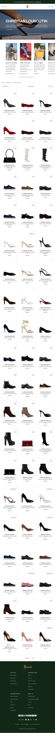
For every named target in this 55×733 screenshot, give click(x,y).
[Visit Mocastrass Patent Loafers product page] (27, 598)
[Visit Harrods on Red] (33, 719)
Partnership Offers (14, 699)
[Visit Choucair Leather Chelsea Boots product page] (9, 372)
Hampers (30, 686)
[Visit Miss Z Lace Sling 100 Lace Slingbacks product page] (45, 231)
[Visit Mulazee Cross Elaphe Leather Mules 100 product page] (9, 486)
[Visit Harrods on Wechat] (36, 719)
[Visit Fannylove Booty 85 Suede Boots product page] (9, 401)
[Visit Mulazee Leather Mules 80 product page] (27, 260)
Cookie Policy (13, 710)
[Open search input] (5, 6)
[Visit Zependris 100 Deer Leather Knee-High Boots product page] (27, 145)
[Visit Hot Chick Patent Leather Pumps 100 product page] (9, 625)
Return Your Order (32, 683)
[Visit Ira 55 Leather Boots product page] (27, 458)
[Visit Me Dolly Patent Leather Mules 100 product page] (9, 231)
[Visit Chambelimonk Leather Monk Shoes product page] (27, 372)
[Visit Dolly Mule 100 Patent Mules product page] (45, 91)
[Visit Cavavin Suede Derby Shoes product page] (45, 203)
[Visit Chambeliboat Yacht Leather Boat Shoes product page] (27, 174)
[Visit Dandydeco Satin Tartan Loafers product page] (9, 345)
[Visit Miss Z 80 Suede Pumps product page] (27, 515)
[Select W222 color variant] (11, 645)
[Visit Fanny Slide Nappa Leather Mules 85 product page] (27, 231)
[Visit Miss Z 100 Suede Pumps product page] (9, 317)
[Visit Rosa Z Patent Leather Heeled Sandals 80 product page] (45, 260)
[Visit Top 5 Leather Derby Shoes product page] (27, 543)
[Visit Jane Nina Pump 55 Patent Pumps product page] (45, 317)
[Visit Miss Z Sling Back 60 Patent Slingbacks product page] (45, 288)
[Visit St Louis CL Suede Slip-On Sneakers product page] (45, 372)
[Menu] (2, 6)
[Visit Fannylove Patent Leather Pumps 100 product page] (27, 486)
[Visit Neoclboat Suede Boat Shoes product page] (45, 543)
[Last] (40, 658)
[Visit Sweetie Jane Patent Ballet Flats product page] (9, 260)
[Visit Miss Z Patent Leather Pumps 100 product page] (45, 515)
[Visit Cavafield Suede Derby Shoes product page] (27, 345)
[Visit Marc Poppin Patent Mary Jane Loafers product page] (27, 203)
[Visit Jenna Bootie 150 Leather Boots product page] (9, 429)
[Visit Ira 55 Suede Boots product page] (9, 598)
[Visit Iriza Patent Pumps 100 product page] (27, 625)
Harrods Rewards (14, 696)
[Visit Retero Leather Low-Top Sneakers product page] (9, 174)
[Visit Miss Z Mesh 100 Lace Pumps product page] (9, 91)
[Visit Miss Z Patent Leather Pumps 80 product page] (9, 515)
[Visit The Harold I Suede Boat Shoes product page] (9, 543)
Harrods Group (31, 696)
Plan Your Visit (13, 675)
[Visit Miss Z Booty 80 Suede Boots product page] (27, 401)
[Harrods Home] (27, 6)
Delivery (29, 675)
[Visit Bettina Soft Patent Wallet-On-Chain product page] (27, 429)
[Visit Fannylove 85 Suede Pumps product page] (9, 118)
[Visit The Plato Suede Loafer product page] (27, 571)
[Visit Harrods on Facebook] (26, 719)
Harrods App (30, 689)
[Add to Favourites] (16, 91)
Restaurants (13, 680)
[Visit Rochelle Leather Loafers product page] (45, 598)
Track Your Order (31, 680)
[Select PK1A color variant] (9, 645)
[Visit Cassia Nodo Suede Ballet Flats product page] (27, 91)
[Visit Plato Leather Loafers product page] (45, 571)
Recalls (11, 707)
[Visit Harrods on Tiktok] (31, 719)
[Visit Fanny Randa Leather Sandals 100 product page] (27, 317)
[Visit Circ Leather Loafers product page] (45, 174)
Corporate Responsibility (33, 699)
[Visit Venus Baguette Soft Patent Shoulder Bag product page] (9, 145)
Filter (50, 86)
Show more (9, 29)
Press (29, 704)
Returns (29, 678)
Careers (30, 702)
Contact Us (12, 704)
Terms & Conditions (25, 724)
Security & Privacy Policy (35, 724)
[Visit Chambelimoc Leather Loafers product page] (45, 345)
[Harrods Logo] (27, 667)
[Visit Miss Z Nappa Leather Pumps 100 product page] (45, 486)
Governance (30, 707)
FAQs (11, 702)
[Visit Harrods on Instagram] (28, 719)
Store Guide (12, 678)
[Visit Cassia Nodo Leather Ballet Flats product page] (45, 118)
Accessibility (17, 724)
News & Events (13, 683)
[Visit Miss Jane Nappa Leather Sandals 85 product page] (27, 288)
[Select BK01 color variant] (7, 645)
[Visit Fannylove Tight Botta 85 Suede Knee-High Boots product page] (45, 429)
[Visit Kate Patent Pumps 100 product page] (45, 625)
